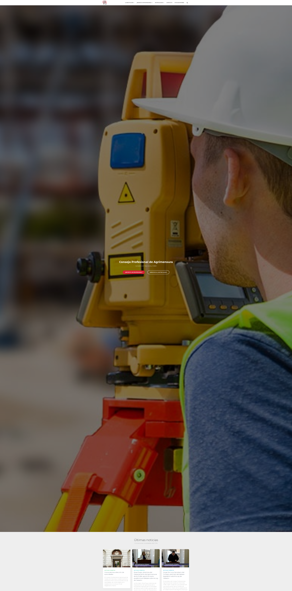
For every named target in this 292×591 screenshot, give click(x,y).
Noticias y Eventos (109, 570)
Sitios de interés (179, 2)
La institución (129, 2)
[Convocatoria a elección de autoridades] (116, 558)
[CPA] (105, 3)
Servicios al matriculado (158, 272)
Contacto (169, 2)
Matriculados (159, 2)
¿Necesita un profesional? (144, 2)
